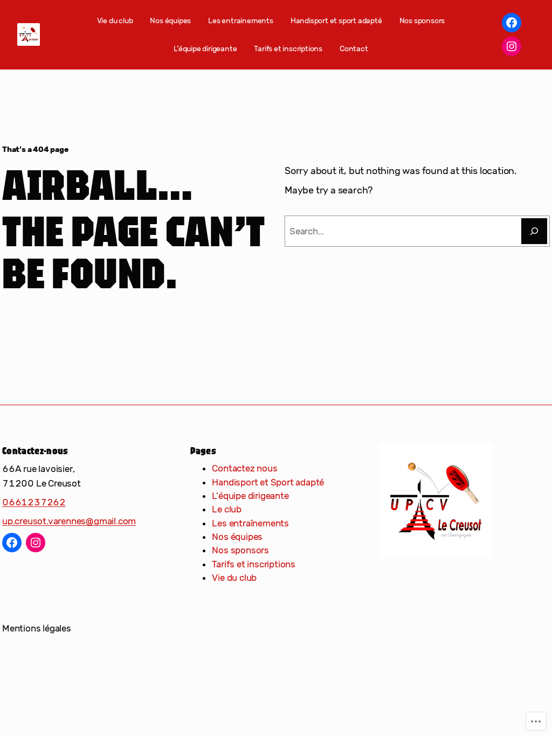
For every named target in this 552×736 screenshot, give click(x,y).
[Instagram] (511, 46)
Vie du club (234, 577)
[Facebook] (511, 22)
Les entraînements (250, 523)
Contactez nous (244, 468)
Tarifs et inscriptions (253, 564)
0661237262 (34, 502)
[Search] (534, 231)
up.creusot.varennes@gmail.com (69, 521)
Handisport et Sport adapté (268, 482)
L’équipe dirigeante (250, 495)
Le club (227, 509)
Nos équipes (237, 536)
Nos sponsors (240, 550)
